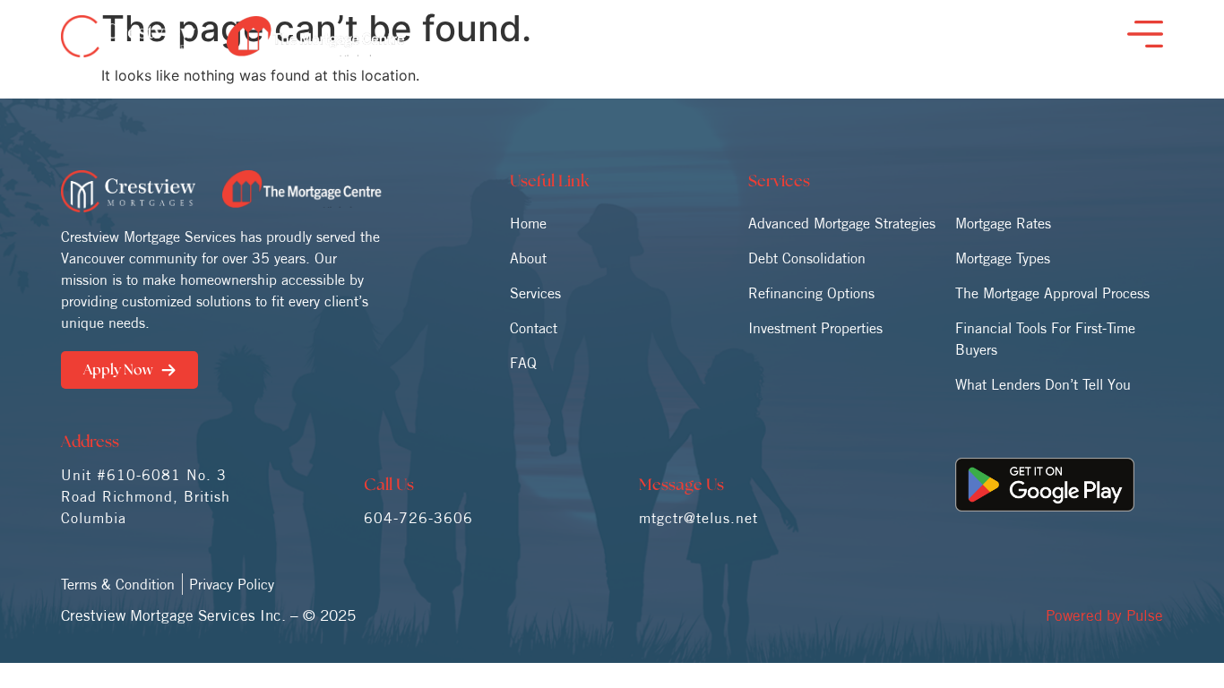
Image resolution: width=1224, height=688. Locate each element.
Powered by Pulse (1104, 615)
